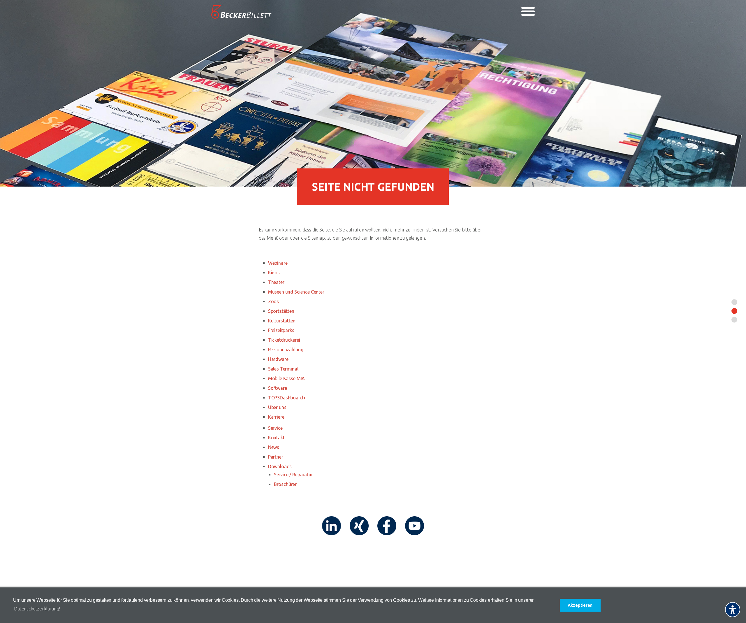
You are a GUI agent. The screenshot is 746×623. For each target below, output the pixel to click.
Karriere (276, 417)
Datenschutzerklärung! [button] (37, 608)
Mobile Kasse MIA (286, 378)
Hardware (278, 359)
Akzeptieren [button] (580, 605)
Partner (275, 456)
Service (275, 428)
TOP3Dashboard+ (287, 397)
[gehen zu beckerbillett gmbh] (331, 526)
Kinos (274, 272)
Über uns (277, 407)
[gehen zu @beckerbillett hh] (414, 526)
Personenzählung (285, 349)
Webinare (278, 263)
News (273, 447)
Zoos (273, 301)
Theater (276, 282)
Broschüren (286, 484)
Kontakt (276, 437)
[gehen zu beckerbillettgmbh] (359, 526)
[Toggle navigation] (528, 11)
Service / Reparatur (293, 474)
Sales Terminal (283, 368)
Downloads (280, 466)
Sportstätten (281, 311)
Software (277, 388)
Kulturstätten (281, 320)
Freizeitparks (281, 330)
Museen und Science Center (296, 291)
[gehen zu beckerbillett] (386, 526)
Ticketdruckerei (284, 340)
